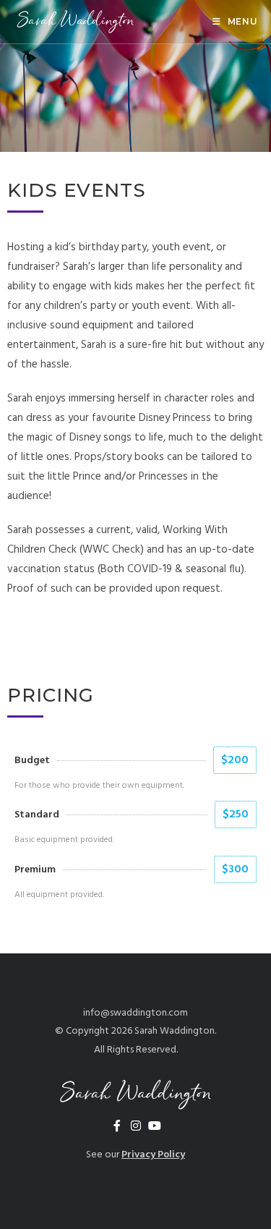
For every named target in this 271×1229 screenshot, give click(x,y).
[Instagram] (136, 1125)
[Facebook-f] (117, 1125)
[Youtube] (154, 1125)
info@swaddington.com (135, 1013)
